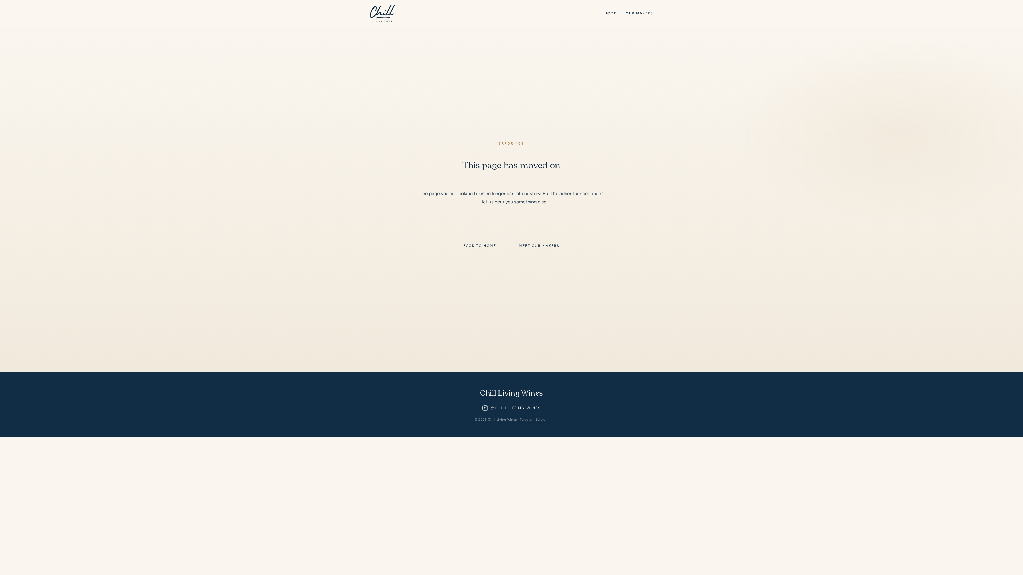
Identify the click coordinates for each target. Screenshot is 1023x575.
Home (610, 13)
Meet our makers (539, 246)
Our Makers (639, 13)
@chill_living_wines (516, 408)
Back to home (479, 246)
